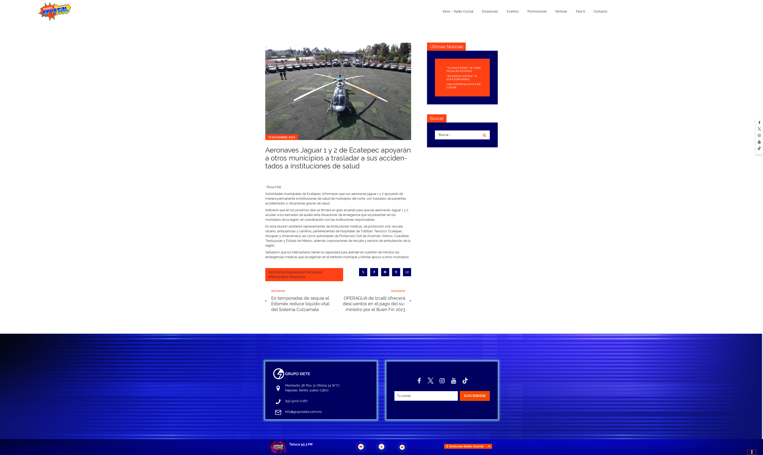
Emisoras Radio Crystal (466, 446)
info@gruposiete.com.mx (303, 412)
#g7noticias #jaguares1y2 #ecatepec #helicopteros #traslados (295, 274)
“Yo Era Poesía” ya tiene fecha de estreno (463, 69)
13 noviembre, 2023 (281, 137)
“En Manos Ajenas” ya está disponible (461, 78)
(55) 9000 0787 (296, 401)
